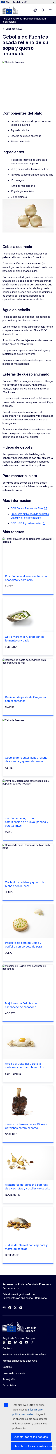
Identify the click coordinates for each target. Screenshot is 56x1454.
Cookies (7, 1366)
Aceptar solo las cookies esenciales (33, 1446)
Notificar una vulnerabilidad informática (24, 1354)
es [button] (35, 10)
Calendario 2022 (14, 28)
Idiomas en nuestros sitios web (19, 1360)
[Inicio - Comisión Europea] (10, 10)
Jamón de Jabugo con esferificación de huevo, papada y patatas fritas (26, 822)
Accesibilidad (9, 1385)
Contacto (7, 1348)
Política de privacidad (14, 1373)
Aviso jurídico (9, 1379)
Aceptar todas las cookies (31, 1437)
